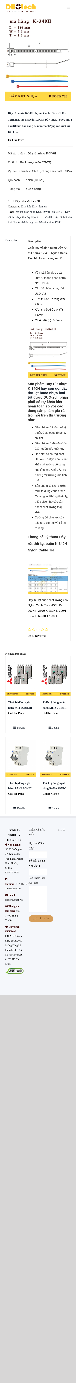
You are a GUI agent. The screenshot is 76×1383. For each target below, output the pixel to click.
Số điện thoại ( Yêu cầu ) (37, 863)
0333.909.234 (14, 888)
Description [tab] (11, 240)
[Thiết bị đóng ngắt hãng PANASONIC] (20, 757)
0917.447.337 (22, 883)
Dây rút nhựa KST (53, 211)
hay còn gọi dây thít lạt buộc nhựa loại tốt (48, 393)
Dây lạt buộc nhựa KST (28, 211)
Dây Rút (26, 206)
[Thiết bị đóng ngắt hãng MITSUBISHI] (20, 676)
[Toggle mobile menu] (69, 7)
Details (21, 727)
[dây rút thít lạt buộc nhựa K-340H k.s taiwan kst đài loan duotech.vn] (38, 58)
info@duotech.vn (14, 899)
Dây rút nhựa (39, 206)
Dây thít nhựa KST (49, 222)
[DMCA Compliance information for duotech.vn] (14, 971)
